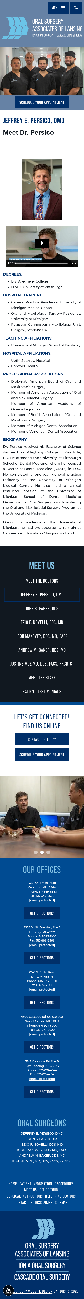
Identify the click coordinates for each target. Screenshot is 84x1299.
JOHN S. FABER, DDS (42, 608)
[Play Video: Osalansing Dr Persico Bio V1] (42, 243)
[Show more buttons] (74, 263)
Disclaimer (44, 1202)
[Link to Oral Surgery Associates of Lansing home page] (42, 1280)
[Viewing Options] (8, 1290)
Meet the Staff (42, 677)
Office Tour (49, 1189)
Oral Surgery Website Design (28, 1291)
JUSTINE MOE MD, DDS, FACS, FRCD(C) (42, 664)
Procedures (64, 1183)
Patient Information (36, 1183)
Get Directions (42, 915)
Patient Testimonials (42, 691)
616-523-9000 (47, 981)
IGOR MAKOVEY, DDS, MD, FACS (42, 636)
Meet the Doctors (42, 581)
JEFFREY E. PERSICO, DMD (42, 595)
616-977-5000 (47, 1026)
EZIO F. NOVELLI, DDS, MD (42, 622)
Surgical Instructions (25, 1196)
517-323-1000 (47, 936)
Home (13, 1183)
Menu (56, 7)
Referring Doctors (60, 1196)
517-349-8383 (48, 892)
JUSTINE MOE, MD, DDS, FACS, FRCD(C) (42, 1161)
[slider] (41, 263)
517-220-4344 (48, 1070)
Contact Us (24, 1202)
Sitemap (61, 1202)
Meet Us (42, 565)
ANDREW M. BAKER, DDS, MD (42, 650)
